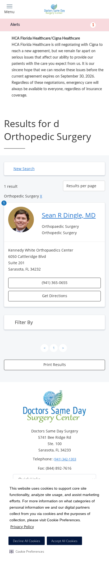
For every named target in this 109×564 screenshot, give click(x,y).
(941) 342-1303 (65, 459)
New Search (24, 168)
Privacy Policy (22, 526)
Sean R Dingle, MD (69, 215)
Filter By (24, 322)
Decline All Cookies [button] (26, 541)
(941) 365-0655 (54, 282)
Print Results (54, 364)
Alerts (52, 25)
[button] (26, 551)
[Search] (92, 8)
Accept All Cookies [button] (64, 541)
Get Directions (54, 295)
